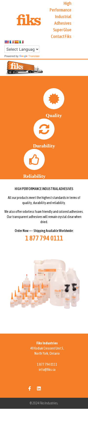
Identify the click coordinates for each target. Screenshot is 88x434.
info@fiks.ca (47, 370)
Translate (34, 56)
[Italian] (21, 42)
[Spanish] (16, 42)
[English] (6, 42)
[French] (11, 42)
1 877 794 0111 (47, 364)
